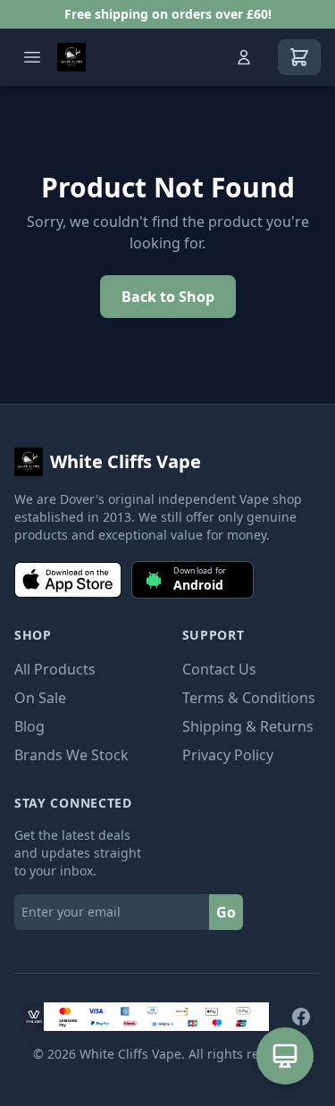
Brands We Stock (71, 755)
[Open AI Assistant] (285, 1056)
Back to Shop (167, 296)
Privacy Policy (227, 755)
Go (226, 912)
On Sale (40, 698)
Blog (29, 726)
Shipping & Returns (248, 726)
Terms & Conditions (248, 698)
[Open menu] (32, 57)
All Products (55, 669)
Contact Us (219, 669)
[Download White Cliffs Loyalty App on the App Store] (67, 580)
